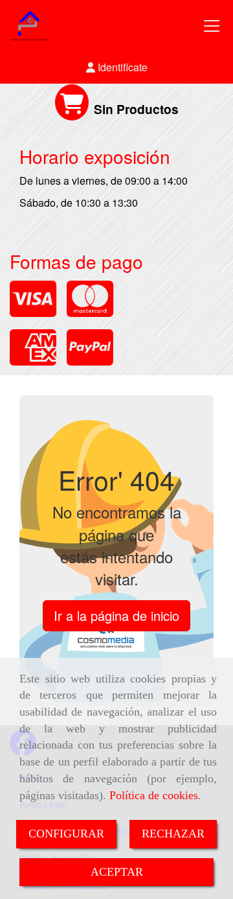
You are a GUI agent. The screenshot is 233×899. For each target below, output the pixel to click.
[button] (116, 68)
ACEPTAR (117, 871)
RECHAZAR (173, 833)
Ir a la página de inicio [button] (116, 615)
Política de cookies (153, 795)
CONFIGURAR (66, 833)
